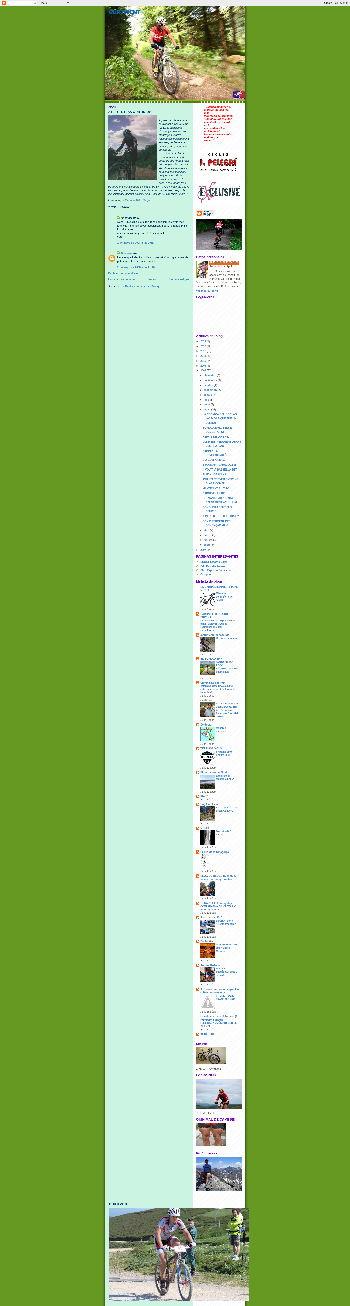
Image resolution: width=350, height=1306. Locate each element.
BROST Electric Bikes (213, 561)
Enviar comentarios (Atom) (142, 286)
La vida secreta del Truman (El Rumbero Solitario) (219, 1018)
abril (207, 530)
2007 (203, 549)
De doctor (206, 724)
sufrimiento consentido (214, 634)
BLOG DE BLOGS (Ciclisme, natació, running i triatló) (218, 877)
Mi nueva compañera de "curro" (224, 596)
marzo (208, 535)
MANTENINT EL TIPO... (217, 488)
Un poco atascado (226, 638)
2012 (203, 351)
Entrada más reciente (121, 279)
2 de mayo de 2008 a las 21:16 (136, 267)
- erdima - (206, 700)
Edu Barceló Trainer (212, 566)
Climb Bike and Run (212, 682)
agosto (208, 394)
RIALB (204, 796)
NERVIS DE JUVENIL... (217, 436)
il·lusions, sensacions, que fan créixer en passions (219, 991)
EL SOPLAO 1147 (211, 658)
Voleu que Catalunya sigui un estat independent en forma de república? (217, 689)
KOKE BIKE (207, 1034)
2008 (203, 370)
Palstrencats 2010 (211, 917)
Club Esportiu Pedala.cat (216, 570)
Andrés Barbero (210, 965)
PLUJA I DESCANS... (216, 474)
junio (207, 404)
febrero (208, 539)
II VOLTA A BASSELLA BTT (220, 469)
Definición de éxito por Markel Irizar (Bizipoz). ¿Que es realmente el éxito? (217, 623)
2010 (203, 360)
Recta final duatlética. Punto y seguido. (226, 971)
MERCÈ (205, 828)
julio (207, 399)
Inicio (152, 279)
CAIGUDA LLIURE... (215, 493)
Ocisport (205, 574)
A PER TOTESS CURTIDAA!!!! (221, 516)
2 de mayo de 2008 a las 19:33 (136, 242)
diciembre (210, 375)
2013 (203, 346)
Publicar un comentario (123, 273)
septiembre (211, 390)
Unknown (127, 253)
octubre (209, 385)
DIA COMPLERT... (214, 459)
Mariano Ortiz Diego (226, 262)
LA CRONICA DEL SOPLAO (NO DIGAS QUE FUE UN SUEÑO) (220, 418)
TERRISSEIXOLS (211, 748)
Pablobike (206, 941)
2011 (203, 355)
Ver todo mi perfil (207, 290)
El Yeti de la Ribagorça (214, 852)
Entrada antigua (179, 279)
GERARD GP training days (216, 903)
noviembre (211, 380)
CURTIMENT (124, 12)
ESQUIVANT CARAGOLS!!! (219, 464)
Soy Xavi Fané (209, 804)
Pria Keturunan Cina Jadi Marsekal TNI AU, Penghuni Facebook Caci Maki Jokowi (227, 710)
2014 (203, 341)
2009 (203, 365)
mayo (207, 409)
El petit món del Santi (214, 772)
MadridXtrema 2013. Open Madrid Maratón (227, 948)
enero (207, 544)
